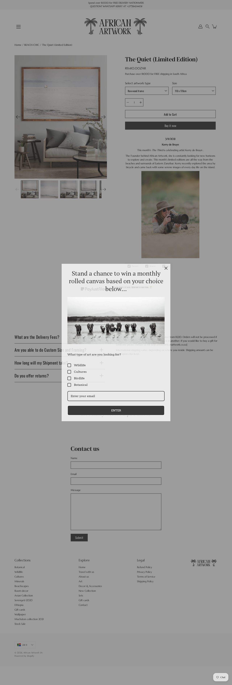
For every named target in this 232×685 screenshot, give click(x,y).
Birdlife (79, 378)
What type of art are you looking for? (94, 354)
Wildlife (80, 365)
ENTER (116, 410)
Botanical (81, 385)
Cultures (80, 371)
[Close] (166, 268)
